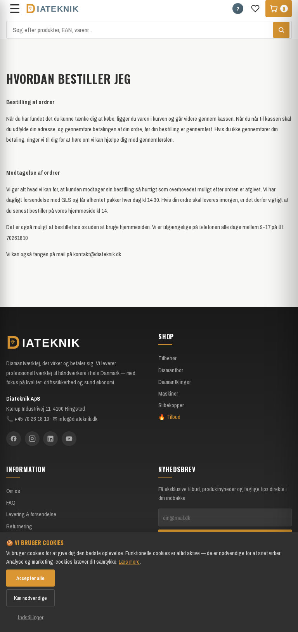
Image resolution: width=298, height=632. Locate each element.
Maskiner (168, 393)
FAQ (11, 502)
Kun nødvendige (30, 597)
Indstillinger (30, 617)
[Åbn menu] (14, 8)
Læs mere (129, 561)
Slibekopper (171, 405)
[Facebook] (13, 438)
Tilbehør (167, 358)
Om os (13, 491)
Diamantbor (170, 370)
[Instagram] (32, 438)
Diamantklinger (174, 381)
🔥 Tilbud (169, 416)
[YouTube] (69, 438)
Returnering (19, 526)
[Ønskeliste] (255, 8)
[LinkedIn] (50, 438)
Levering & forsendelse (31, 514)
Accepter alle (30, 578)
